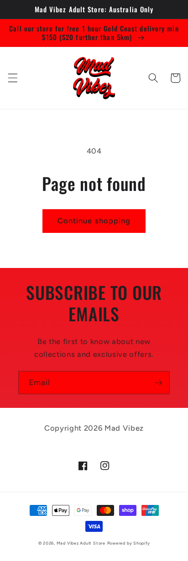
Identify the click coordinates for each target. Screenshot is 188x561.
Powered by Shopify (128, 543)
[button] (12, 78)
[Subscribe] (158, 383)
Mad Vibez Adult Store (81, 543)
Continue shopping (94, 220)
